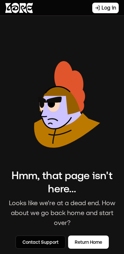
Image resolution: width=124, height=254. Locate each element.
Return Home (88, 242)
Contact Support (40, 242)
